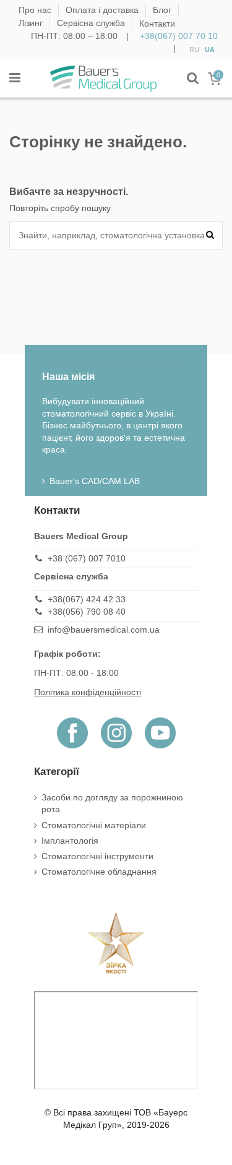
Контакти (157, 23)
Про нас (36, 10)
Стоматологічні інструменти (97, 856)
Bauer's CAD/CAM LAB (94, 481)
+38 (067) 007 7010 (87, 558)
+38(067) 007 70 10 (179, 36)
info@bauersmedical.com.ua (104, 629)
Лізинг (32, 23)
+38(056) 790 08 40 (87, 612)
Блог (163, 10)
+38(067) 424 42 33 (87, 599)
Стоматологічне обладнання (99, 872)
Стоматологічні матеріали (93, 825)
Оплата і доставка (103, 10)
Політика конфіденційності (87, 692)
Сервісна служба (92, 23)
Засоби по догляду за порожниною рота (112, 803)
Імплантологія (69, 841)
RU (194, 49)
